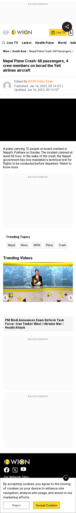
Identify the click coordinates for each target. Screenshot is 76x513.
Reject (16, 505)
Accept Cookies (46, 505)
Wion (6, 51)
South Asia (19, 51)
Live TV (12, 43)
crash (62, 245)
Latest (26, 43)
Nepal (11, 245)
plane (49, 245)
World (62, 43)
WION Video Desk (40, 81)
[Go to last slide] (5, 297)
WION (37, 245)
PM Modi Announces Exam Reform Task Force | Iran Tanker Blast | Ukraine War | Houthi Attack (34, 323)
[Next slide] (70, 297)
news (24, 245)
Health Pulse (44, 43)
